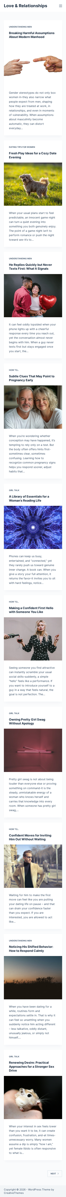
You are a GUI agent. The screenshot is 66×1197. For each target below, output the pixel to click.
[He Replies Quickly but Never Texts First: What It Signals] (33, 295)
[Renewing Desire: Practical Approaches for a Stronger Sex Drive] (33, 1097)
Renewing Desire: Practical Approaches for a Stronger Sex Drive (31, 1066)
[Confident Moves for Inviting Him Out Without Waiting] (33, 866)
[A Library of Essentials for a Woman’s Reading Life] (33, 527)
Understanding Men (20, 27)
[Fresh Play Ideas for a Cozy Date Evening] (33, 184)
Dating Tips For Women (22, 147)
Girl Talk (14, 490)
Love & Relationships (25, 5)
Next (53, 1173)
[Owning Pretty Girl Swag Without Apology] (33, 750)
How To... (14, 370)
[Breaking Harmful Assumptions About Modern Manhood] (33, 63)
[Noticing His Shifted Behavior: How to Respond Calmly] (33, 977)
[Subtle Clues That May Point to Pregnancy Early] (33, 407)
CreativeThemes (14, 1192)
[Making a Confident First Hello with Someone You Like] (33, 638)
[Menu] (60, 5)
